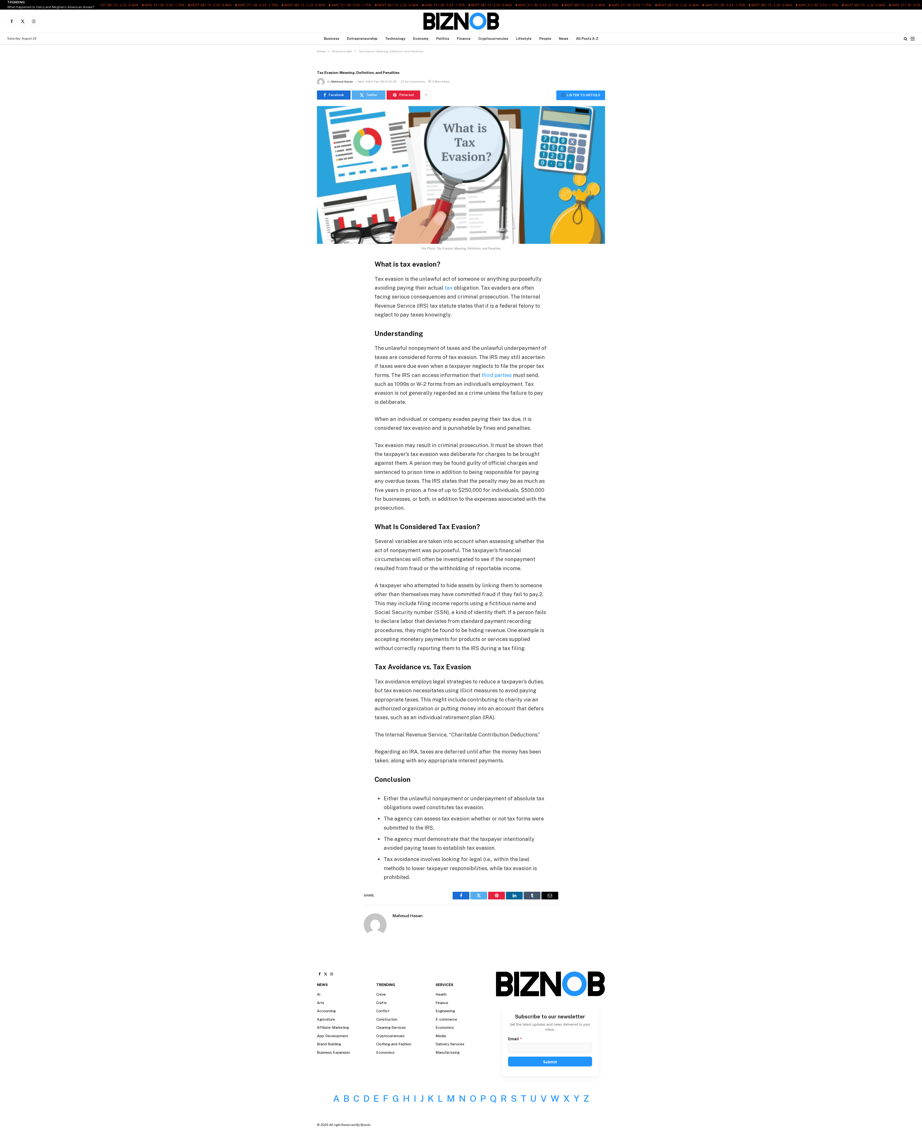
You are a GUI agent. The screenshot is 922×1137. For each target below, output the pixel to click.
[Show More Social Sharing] (426, 95)
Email (515, 1039)
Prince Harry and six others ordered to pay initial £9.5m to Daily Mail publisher (66, 7)
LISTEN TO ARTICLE (580, 95)
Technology (395, 38)
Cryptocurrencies (493, 38)
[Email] (325, 324)
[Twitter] (325, 287)
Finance (464, 38)
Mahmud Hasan (342, 81)
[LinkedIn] (325, 300)
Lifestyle (524, 38)
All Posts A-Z (587, 38)
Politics (442, 38)
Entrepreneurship (362, 38)
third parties (496, 375)
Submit (550, 1062)
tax (449, 288)
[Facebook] (325, 275)
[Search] (905, 38)
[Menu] (912, 38)
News (563, 38)
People (545, 38)
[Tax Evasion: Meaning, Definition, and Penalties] (461, 175)
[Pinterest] (325, 312)
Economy (421, 38)
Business (331, 38)
